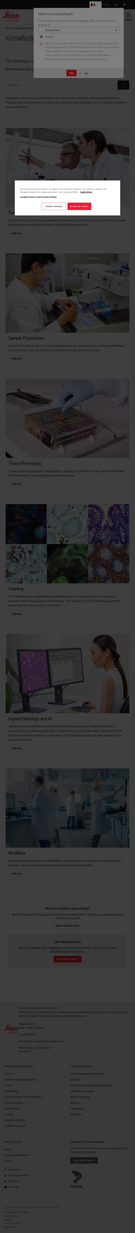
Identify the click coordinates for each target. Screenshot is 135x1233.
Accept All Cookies (79, 206)
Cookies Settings (53, 206)
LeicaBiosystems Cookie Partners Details (38, 196)
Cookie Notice (86, 192)
